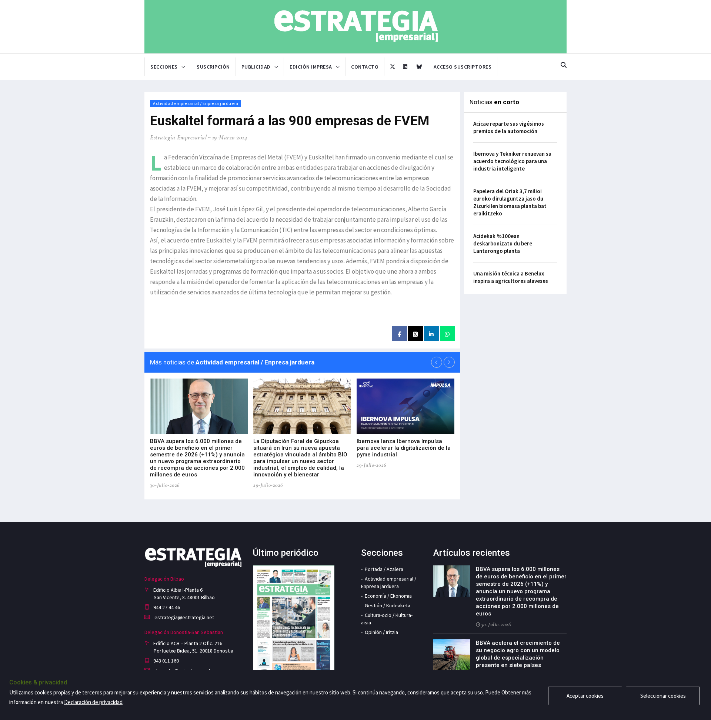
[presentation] (436, 362)
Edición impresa (311, 66)
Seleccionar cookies (663, 695)
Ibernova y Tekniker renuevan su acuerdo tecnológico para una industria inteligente (512, 161)
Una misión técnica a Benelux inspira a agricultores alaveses (510, 277)
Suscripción (213, 66)
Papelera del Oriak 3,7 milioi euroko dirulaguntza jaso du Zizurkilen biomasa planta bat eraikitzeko (510, 202)
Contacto (364, 66)
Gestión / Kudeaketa (387, 605)
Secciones (164, 66)
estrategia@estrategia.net (183, 617)
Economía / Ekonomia (388, 595)
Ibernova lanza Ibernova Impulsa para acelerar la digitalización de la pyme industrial (404, 448)
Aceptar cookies (585, 695)
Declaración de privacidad (93, 702)
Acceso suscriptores (463, 66)
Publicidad (256, 66)
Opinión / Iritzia (381, 632)
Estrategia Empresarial (178, 137)
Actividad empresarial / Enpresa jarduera (195, 103)
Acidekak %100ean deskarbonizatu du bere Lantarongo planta (502, 243)
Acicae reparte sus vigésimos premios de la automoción (508, 127)
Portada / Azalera (384, 569)
